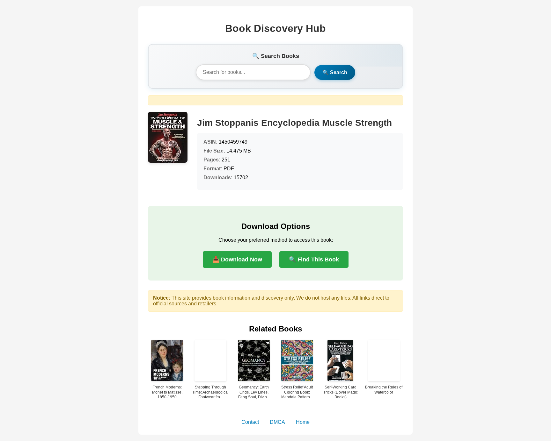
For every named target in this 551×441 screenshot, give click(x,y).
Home (303, 422)
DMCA (277, 422)
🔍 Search (334, 72)
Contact (250, 422)
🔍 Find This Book (314, 259)
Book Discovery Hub (275, 28)
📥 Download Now (237, 259)
